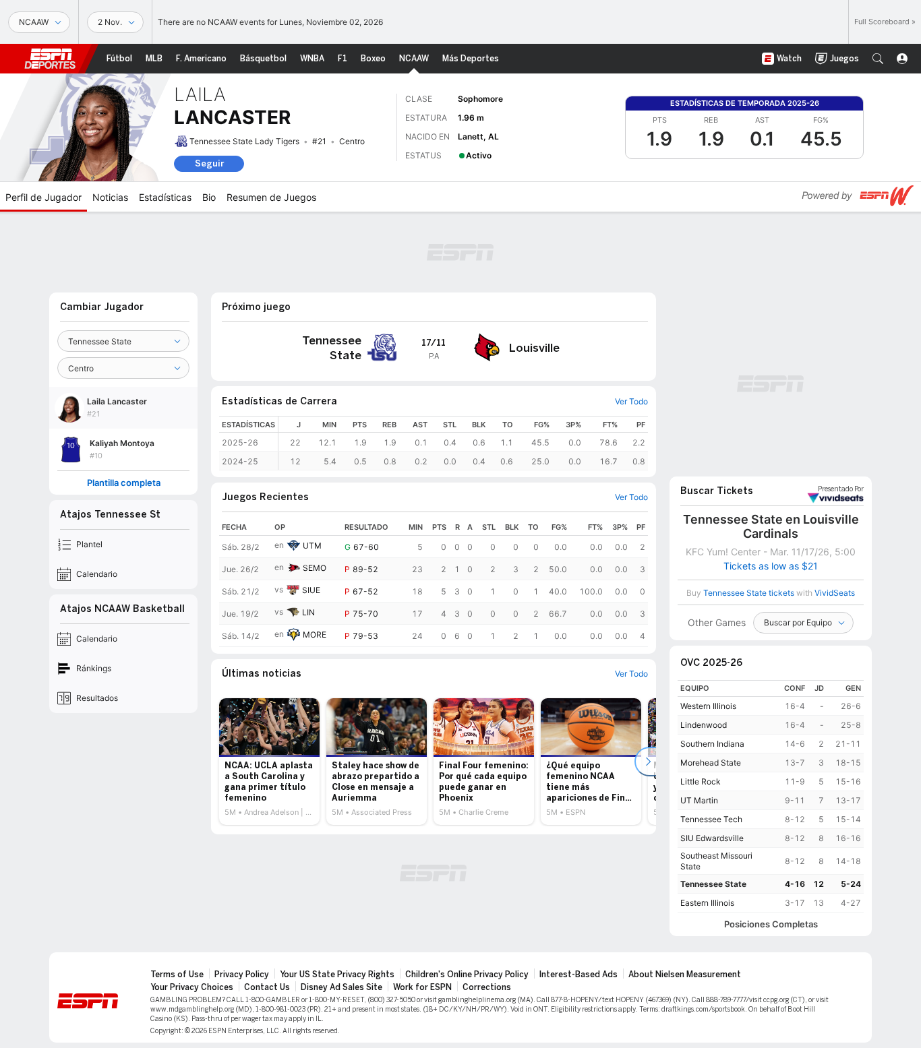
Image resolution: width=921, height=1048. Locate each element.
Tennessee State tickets (748, 593)
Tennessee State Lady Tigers (244, 141)
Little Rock (700, 781)
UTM (312, 546)
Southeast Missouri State (716, 861)
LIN (308, 612)
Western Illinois (708, 706)
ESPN (50, 58)
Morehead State (710, 763)
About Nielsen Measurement (684, 974)
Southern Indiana (712, 744)
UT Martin (699, 800)
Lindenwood (703, 725)
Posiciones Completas (771, 924)
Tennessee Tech (711, 819)
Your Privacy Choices (191, 987)
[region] (463, 443)
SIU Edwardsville (712, 838)
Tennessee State (713, 884)
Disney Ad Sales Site (341, 987)
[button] (877, 58)
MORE (314, 634)
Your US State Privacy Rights (337, 974)
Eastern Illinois (707, 903)
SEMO (314, 568)
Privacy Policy (241, 974)
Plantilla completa (123, 483)
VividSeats (841, 489)
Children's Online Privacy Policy (467, 974)
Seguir (209, 163)
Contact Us (267, 987)
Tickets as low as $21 (770, 566)
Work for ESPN (422, 987)
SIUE (311, 590)
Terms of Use (177, 974)
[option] (269, 761)
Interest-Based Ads (578, 974)
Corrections (487, 987)
